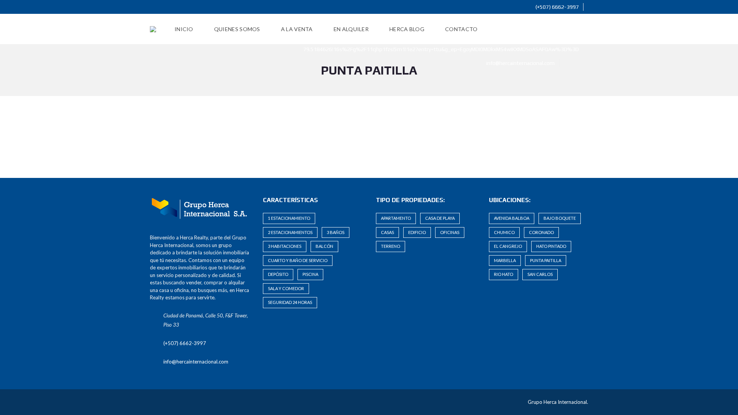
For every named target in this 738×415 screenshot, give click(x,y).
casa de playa (440, 218)
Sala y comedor (286, 288)
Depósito (278, 274)
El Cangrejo (508, 246)
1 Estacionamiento (289, 218)
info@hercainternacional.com (520, 63)
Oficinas (449, 232)
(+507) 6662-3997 (556, 7)
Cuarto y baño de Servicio (297, 260)
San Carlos (540, 274)
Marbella (505, 260)
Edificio (417, 232)
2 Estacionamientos (290, 232)
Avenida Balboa (511, 218)
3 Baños (335, 232)
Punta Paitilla (545, 260)
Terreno (390, 246)
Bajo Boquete (560, 218)
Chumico (504, 232)
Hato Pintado (551, 246)
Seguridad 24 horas (290, 302)
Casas (387, 232)
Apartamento (396, 218)
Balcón (324, 246)
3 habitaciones (284, 246)
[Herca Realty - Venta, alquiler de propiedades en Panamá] (153, 29)
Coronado (541, 232)
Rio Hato (503, 274)
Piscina (310, 274)
